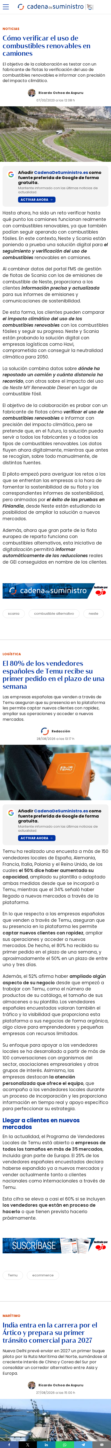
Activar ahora (34, 199)
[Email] (101, 1444)
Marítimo (11, 1316)
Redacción (61, 731)
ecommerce (43, 1275)
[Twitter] (28, 1444)
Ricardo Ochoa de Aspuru (60, 93)
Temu (13, 1275)
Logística (12, 654)
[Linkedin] (46, 1444)
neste (93, 613)
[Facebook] (9, 1444)
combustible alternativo (54, 613)
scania (13, 613)
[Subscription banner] (55, 1258)
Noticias (11, 29)
